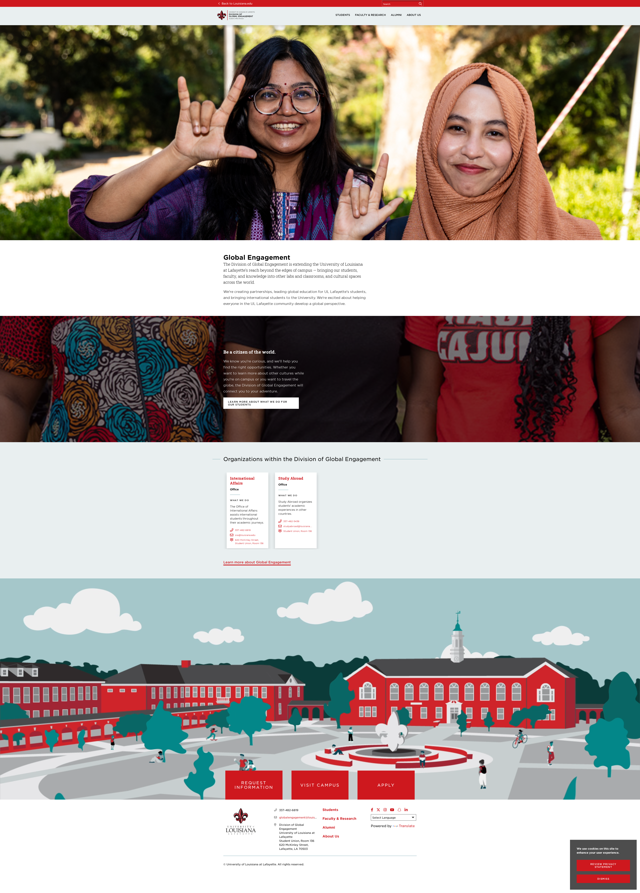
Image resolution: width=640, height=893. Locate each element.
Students (343, 14)
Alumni (396, 14)
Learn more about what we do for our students (257, 403)
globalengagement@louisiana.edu (302, 817)
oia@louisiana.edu (245, 535)
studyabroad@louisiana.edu (298, 526)
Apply (386, 785)
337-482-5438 (291, 521)
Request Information (253, 785)
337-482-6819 (243, 530)
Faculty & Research (370, 14)
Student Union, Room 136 (297, 531)
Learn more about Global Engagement (257, 562)
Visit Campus (320, 785)
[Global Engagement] (236, 15)
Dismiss (603, 878)
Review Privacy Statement (603, 865)
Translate (407, 826)
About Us (414, 14)
